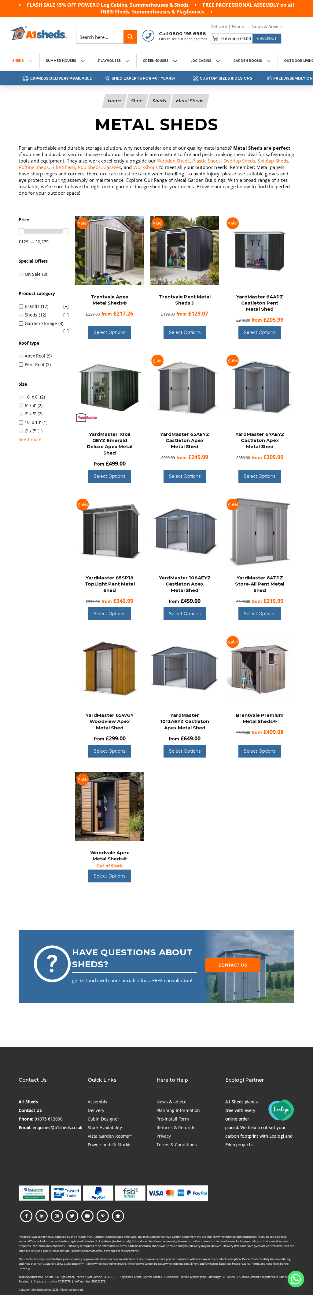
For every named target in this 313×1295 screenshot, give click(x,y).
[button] (246, 38)
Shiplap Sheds (273, 161)
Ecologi (276, 1136)
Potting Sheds (34, 167)
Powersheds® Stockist (110, 1144)
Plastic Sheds (206, 161)
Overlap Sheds (239, 161)
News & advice (171, 1102)
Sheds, (123, 11)
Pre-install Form (172, 1119)
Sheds (181, 5)
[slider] (21, 231)
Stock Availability (105, 1127)
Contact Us (30, 1110)
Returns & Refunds (175, 1127)
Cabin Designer (103, 1119)
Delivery (219, 26)
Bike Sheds (63, 167)
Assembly (97, 1102)
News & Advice (267, 26)
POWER (87, 5)
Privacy (163, 1136)
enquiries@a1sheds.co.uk (57, 1127)
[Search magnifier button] (130, 36)
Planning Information (178, 1110)
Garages (112, 167)
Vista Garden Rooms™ (110, 1136)
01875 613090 (49, 1119)
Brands (239, 26)
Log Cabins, (115, 5)
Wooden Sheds (173, 161)
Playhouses (190, 11)
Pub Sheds (89, 167)
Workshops (145, 167)
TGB (105, 11)
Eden (230, 1144)
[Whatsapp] (296, 1279)
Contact (294, 26)
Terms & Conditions (176, 1144)
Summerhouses (149, 5)
